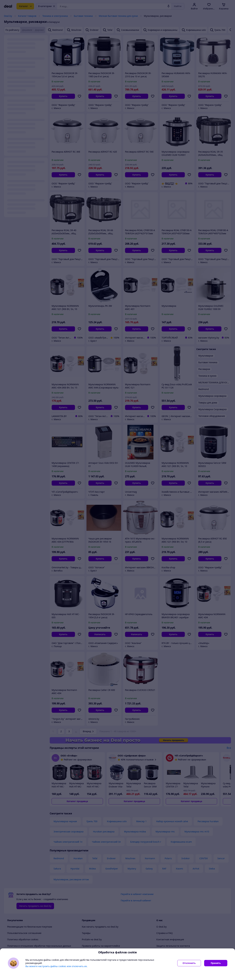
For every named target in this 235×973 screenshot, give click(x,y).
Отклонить (189, 963)
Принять (216, 963)
